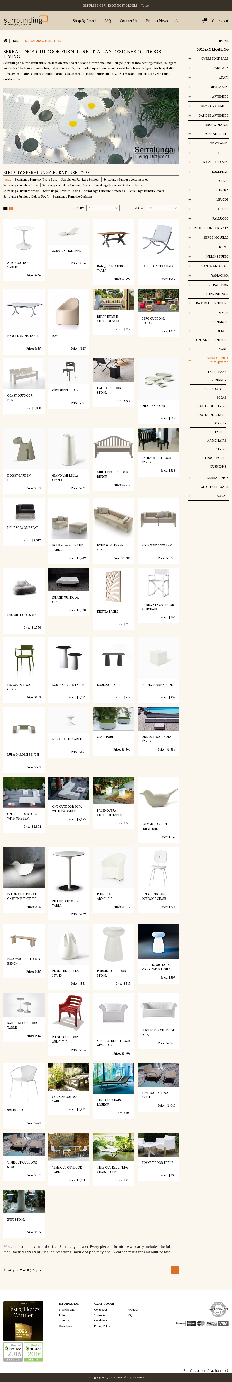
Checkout (220, 20)
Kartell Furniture (212, 303)
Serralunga (218, 477)
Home (16, 41)
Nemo (224, 247)
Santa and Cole (215, 266)
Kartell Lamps (216, 162)
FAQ (108, 20)
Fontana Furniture (211, 340)
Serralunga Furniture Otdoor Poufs (26, 196)
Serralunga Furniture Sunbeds (80, 179)
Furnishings (217, 294)
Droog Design (217, 124)
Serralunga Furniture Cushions (72, 196)
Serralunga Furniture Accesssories (126, 179)
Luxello (222, 181)
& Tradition (218, 285)
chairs (220, 449)
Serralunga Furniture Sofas (21, 185)
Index (7, 179)
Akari (224, 77)
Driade (223, 331)
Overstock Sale (215, 58)
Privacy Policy (102, 1326)
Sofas (221, 397)
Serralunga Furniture (218, 360)
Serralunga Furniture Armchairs (104, 191)
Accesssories (214, 389)
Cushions (218, 466)
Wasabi (222, 496)
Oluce (223, 209)
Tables (220, 432)
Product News (157, 20)
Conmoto (220, 322)
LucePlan (220, 172)
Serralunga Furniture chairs (146, 191)
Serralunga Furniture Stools (21, 191)
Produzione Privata (211, 228)
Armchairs (216, 440)
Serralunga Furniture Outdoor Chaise (118, 185)
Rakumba (221, 68)
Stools (220, 423)
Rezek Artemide (215, 106)
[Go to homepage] (26, 20)
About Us (133, 1309)
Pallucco (220, 218)
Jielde (223, 152)
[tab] (5, 208)
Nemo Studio (217, 256)
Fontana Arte (216, 133)
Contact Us (128, 20)
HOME (224, 41)
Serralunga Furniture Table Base (36, 179)
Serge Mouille (216, 237)
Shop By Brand (84, 20)
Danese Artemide (214, 115)
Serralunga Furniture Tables (61, 191)
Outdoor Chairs (212, 406)
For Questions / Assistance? (206, 1370)
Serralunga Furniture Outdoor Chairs (66, 185)
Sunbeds (219, 380)
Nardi (223, 349)
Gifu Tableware (215, 487)
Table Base (217, 371)
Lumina (222, 190)
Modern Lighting (213, 49)
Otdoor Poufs (214, 458)
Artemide (220, 96)
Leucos (222, 199)
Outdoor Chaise (212, 414)
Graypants (219, 143)
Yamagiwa (220, 275)
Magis (223, 312)
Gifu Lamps (219, 87)
